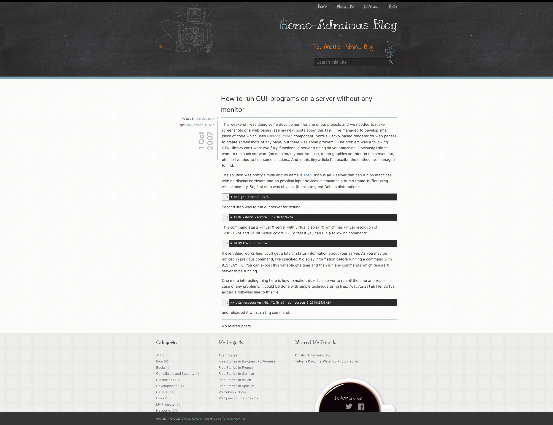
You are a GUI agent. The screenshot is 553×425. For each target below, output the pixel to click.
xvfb (211, 125)
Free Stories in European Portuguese (247, 361)
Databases (164, 380)
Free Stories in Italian (234, 380)
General (162, 392)
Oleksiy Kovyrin (191, 418)
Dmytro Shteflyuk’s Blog (313, 355)
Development (205, 118)
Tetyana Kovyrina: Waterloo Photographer (327, 361)
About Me (345, 6)
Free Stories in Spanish (236, 386)
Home (322, 6)
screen (198, 125)
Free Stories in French (235, 367)
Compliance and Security (175, 374)
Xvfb (308, 175)
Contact (371, 6)
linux (189, 125)
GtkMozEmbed (280, 136)
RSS (393, 6)
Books (161, 367)
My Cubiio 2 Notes (232, 392)
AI (157, 355)
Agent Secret (228, 355)
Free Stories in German (236, 374)
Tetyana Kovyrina (233, 418)
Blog (159, 361)
